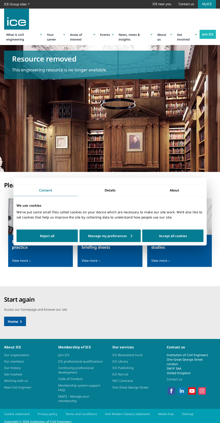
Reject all (47, 236)
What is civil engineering (15, 37)
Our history (12, 368)
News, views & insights (129, 37)
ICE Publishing (123, 368)
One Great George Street (130, 387)
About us (161, 37)
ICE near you (162, 4)
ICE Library (120, 361)
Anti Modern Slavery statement (127, 414)
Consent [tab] (45, 190)
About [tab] (174, 190)
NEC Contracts (122, 381)
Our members (14, 361)
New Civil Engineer (17, 387)
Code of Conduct (70, 379)
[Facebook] (171, 390)
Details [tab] (110, 190)
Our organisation (16, 355)
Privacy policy (47, 414)
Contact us (186, 4)
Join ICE (207, 34)
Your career (51, 37)
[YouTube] (192, 390)
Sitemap (188, 414)
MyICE (207, 4)
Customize (110, 236)
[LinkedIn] (181, 390)
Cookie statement (17, 414)
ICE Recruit (120, 374)
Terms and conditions (81, 414)
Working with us (16, 381)
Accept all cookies (173, 236)
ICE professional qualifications (80, 361)
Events (105, 35)
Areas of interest (76, 37)
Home (13, 321)
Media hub (166, 414)
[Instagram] (202, 390)
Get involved (183, 37)
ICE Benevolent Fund (127, 355)
